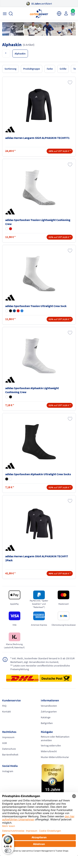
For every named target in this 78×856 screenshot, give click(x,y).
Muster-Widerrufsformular (55, 757)
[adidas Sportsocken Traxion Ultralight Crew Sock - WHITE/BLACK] (6, 310)
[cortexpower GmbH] (39, 13)
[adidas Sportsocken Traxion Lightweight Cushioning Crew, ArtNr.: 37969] (39, 187)
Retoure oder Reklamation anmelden (55, 738)
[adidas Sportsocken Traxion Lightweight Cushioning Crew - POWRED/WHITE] (10, 228)
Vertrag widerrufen (51, 745)
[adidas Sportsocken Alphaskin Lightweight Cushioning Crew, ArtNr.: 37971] (39, 356)
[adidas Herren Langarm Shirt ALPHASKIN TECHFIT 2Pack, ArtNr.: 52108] (39, 524)
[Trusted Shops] (58, 780)
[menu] (4, 13)
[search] (10, 13)
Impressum (8, 737)
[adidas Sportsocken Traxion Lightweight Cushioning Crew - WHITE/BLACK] (6, 228)
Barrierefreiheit (10, 754)
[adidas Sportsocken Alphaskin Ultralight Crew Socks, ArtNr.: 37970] (39, 442)
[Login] (65, 13)
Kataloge (45, 717)
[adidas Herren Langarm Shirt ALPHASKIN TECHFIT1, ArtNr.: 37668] (39, 105)
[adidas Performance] (10, 129)
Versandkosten (49, 705)
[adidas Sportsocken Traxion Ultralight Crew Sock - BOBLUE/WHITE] (21, 310)
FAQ (4, 705)
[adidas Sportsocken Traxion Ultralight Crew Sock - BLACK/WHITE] (10, 310)
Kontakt (6, 711)
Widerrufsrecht (49, 751)
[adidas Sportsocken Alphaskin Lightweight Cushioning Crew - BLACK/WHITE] (10, 396)
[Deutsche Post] (55, 678)
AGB (4, 743)
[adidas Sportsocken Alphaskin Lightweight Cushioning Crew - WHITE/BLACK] (6, 396)
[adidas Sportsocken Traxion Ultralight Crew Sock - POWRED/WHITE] (18, 310)
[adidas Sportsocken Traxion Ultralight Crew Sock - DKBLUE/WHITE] (14, 310)
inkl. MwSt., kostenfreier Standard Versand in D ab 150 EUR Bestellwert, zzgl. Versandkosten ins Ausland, (42, 660)
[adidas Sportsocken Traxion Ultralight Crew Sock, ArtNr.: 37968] (39, 273)
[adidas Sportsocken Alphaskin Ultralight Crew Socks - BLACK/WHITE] (6, 479)
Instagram (7, 771)
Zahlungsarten (49, 711)
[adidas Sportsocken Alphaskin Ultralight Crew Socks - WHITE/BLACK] (10, 479)
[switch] (8, 851)
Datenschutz (9, 748)
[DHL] (22, 679)
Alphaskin (20, 53)
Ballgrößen (47, 723)
